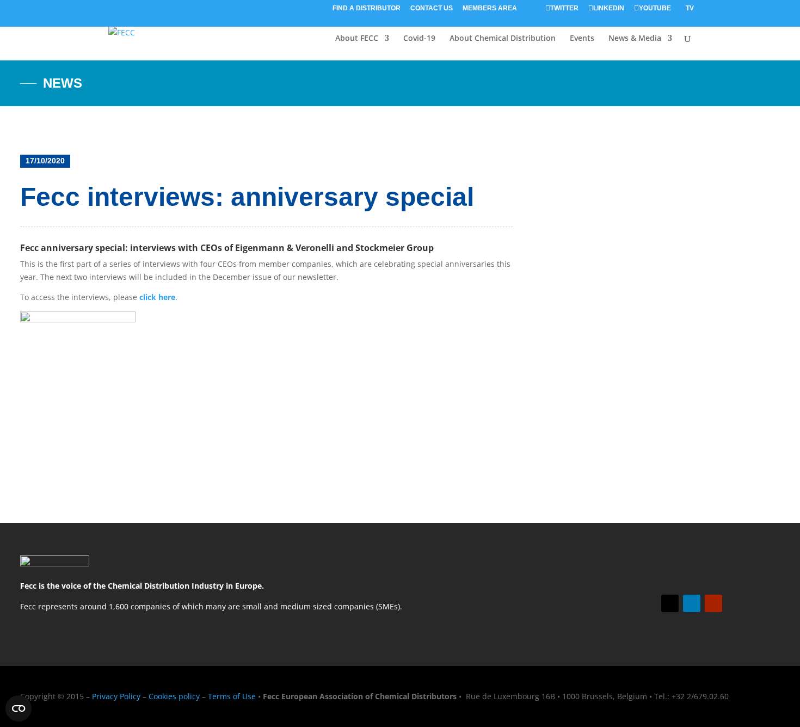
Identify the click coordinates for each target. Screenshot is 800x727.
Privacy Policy (116, 696)
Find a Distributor (367, 8)
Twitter (564, 8)
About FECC (356, 38)
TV (690, 8)
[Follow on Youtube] (713, 603)
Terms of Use (232, 696)
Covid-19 (419, 38)
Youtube (655, 8)
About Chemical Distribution (503, 38)
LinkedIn (608, 8)
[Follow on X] (670, 603)
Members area (490, 8)
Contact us (431, 8)
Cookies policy (174, 696)
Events (582, 38)
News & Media (634, 38)
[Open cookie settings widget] (18, 708)
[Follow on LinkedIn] (691, 603)
